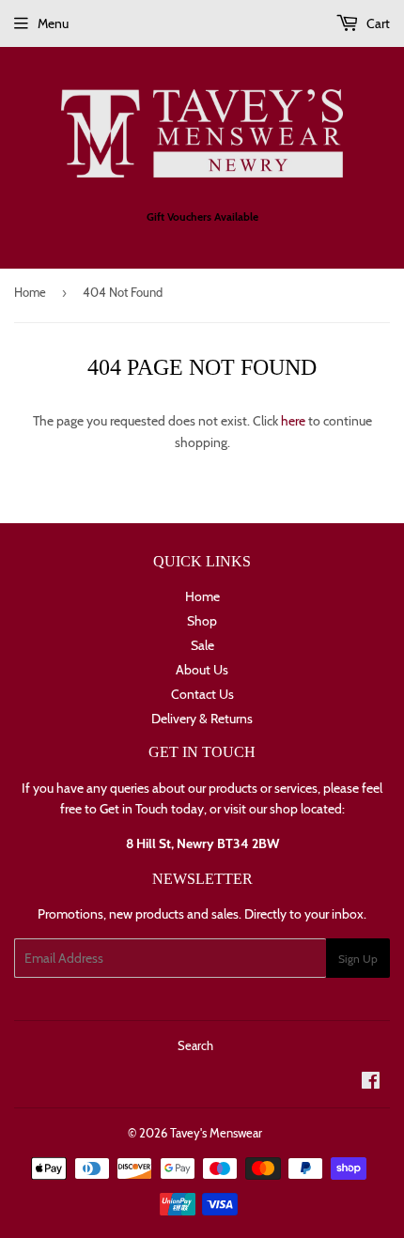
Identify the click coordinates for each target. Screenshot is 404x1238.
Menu (53, 23)
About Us (202, 669)
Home (30, 292)
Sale (202, 645)
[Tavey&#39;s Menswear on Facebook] (371, 1083)
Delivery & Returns (202, 718)
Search (195, 1045)
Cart (377, 23)
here (293, 420)
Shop (202, 620)
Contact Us (202, 694)
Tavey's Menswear (216, 1132)
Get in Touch (134, 808)
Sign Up (358, 959)
